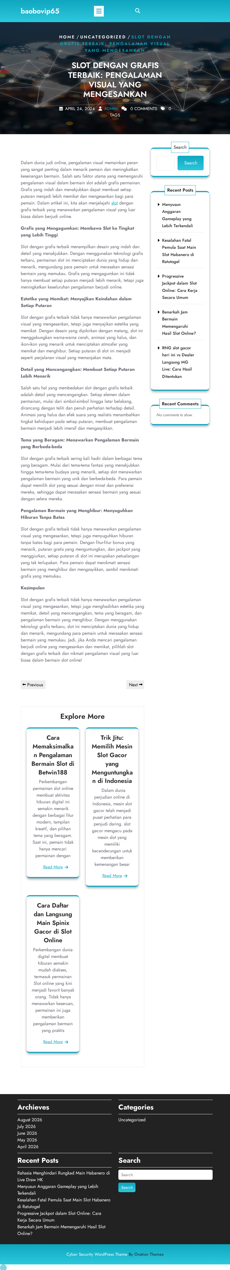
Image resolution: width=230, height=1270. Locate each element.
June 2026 (27, 1133)
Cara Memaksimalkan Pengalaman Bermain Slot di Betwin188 (52, 754)
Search (180, 147)
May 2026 (27, 1140)
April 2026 (27, 1146)
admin (111, 109)
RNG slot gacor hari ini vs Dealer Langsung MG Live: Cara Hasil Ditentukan (178, 362)
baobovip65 (40, 11)
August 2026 (29, 1120)
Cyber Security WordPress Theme (115, 1254)
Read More (53, 867)
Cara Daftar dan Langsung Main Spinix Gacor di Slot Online (53, 922)
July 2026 (26, 1126)
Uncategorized (103, 37)
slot (114, 203)
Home (67, 37)
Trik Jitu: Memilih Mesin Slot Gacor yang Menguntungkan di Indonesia (112, 759)
